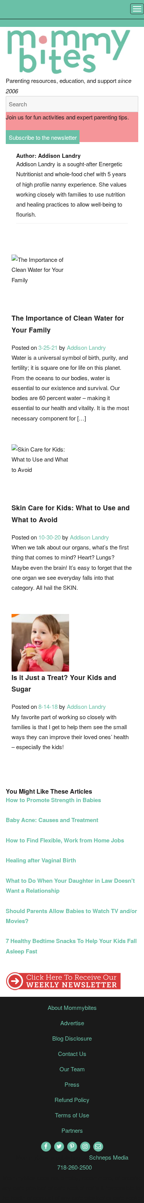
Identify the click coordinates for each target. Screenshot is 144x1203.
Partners (72, 1130)
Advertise (72, 1023)
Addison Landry (86, 347)
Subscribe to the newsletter (43, 137)
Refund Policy (72, 1099)
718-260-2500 (74, 1167)
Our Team (72, 1069)
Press (72, 1084)
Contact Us (72, 1053)
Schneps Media (108, 1157)
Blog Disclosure (72, 1038)
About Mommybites (72, 1007)
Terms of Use (72, 1115)
